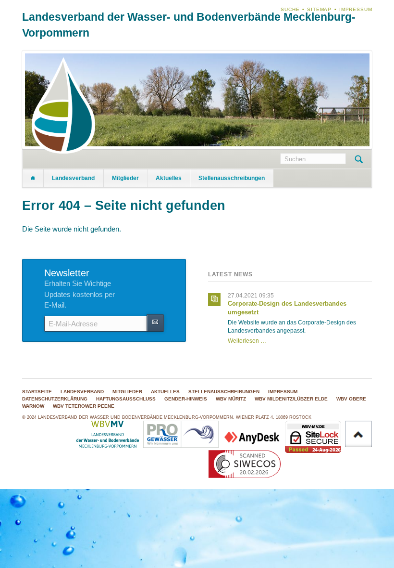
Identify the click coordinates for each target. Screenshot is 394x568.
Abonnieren (155, 322)
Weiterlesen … (247, 340)
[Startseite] (33, 178)
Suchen (358, 159)
